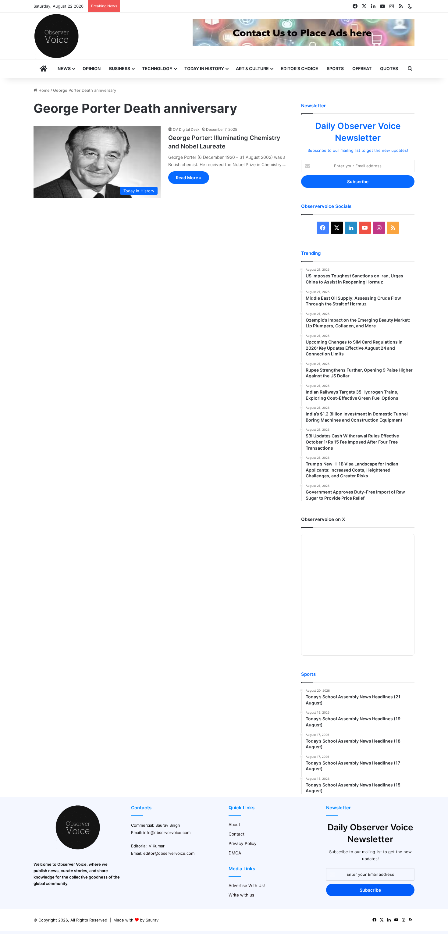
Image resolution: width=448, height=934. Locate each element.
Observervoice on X (323, 519)
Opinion (92, 68)
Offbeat (362, 68)
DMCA (235, 852)
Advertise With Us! (247, 885)
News (64, 68)
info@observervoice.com (166, 832)
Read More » (188, 177)
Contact (236, 834)
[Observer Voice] (56, 36)
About (234, 824)
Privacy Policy (243, 843)
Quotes (389, 68)
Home (43, 90)
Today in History (204, 68)
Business (119, 68)
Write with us (241, 895)
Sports (335, 68)
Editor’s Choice (299, 68)
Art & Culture (252, 68)
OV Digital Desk (186, 129)
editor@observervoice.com (168, 853)
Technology (157, 68)
